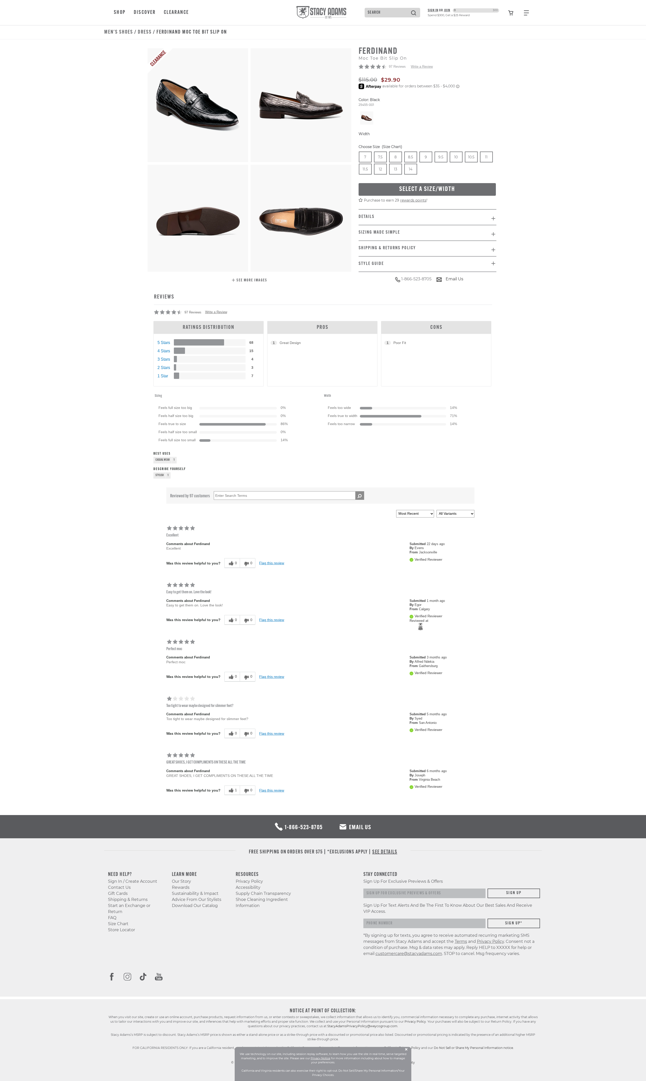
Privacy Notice (320, 1058)
